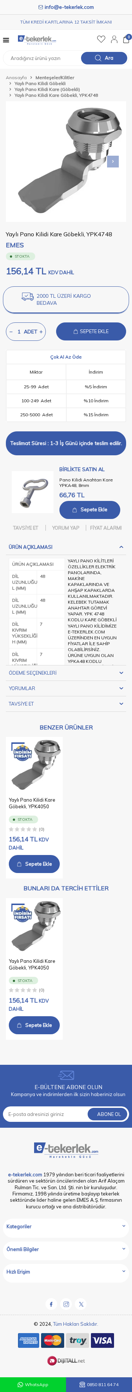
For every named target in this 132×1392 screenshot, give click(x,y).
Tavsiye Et (25, 528)
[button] (113, 161)
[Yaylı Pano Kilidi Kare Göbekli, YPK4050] (34, 765)
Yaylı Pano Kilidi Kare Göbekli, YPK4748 (56, 95)
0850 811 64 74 (102, 1384)
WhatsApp (36, 1384)
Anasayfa (16, 77)
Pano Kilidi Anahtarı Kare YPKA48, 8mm (86, 482)
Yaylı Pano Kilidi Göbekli (40, 83)
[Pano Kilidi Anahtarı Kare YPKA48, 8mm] (33, 492)
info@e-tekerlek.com (69, 7)
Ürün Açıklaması (30, 547)
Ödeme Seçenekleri (32, 673)
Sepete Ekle (94, 509)
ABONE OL (109, 1114)
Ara (109, 58)
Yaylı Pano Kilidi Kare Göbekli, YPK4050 (32, 803)
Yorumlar (22, 688)
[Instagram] (66, 1304)
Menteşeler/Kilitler (55, 77)
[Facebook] (51, 1304)
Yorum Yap (66, 528)
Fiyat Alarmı (106, 528)
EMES (15, 245)
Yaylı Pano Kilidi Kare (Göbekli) (47, 89)
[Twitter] (81, 1304)
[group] (66, 161)
